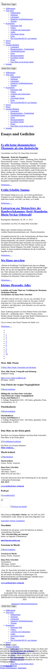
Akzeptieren (4, 666)
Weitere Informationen (8, 668)
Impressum (16, 604)
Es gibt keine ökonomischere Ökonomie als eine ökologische (19, 146)
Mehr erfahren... (7, 448)
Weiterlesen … (6, 185)
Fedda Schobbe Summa (15, 189)
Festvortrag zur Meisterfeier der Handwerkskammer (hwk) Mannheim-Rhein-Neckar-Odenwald (24, 211)
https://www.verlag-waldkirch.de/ (13, 378)
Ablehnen (13, 666)
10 (7, 354)
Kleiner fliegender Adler (16, 285)
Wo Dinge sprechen (13, 260)
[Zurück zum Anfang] (2, 2)
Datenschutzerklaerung (28, 604)
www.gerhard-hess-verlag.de (12, 583)
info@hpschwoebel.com (10, 540)
